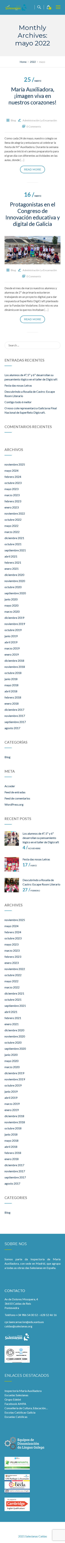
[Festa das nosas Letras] (12, 864)
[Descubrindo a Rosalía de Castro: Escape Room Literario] (12, 885)
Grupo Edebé (13, 1399)
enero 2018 (12, 703)
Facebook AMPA (15, 1403)
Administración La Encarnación (40, 120)
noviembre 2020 (15, 581)
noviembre (32, 848)
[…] (22, 160)
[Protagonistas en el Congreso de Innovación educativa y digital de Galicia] (32, 250)
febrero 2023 (13, 501)
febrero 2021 (13, 562)
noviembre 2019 (15, 623)
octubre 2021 (13, 544)
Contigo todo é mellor (18, 402)
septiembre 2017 (15, 722)
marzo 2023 (12, 495)
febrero (31, 890)
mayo (32, 81)
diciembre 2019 (14, 617)
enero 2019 (12, 654)
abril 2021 (11, 556)
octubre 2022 (13, 519)
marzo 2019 (12, 648)
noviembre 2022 (15, 513)
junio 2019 (11, 636)
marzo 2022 (12, 532)
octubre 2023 (13, 482)
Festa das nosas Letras (18, 385)
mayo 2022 (11, 525)
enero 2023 (12, 507)
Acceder (10, 786)
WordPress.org (14, 804)
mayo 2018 (11, 685)
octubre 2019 (13, 630)
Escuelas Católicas (16, 1416)
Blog (13, 120)
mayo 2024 (11, 470)
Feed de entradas (15, 792)
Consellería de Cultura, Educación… (26, 1408)
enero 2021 (12, 568)
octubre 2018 (13, 672)
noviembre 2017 (15, 715)
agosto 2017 (12, 728)
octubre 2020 (13, 587)
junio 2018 (11, 679)
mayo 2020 (11, 605)
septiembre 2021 (15, 550)
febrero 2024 (13, 476)
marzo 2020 (12, 611)
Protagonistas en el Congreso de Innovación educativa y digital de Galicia (32, 214)
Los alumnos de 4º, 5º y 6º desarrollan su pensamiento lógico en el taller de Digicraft (41, 838)
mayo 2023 (11, 489)
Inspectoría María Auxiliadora (23, 1390)
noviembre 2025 (15, 464)
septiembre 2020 (15, 593)
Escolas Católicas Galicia (20, 1412)
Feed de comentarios (17, 798)
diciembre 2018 (14, 660)
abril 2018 (11, 691)
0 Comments (34, 126)
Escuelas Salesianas (16, 1395)
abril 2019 (11, 642)
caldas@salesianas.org (18, 1326)
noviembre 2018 (15, 666)
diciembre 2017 (14, 709)
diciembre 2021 (14, 538)
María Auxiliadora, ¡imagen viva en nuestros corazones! (32, 95)
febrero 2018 (13, 697)
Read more (32, 169)
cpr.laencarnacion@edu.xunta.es (24, 1322)
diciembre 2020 (14, 574)
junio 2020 (11, 599)
